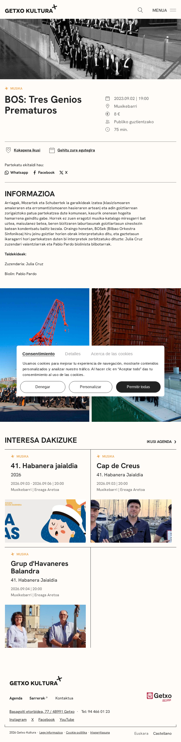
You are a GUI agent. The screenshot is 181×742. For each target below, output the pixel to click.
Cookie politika (76, 732)
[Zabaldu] (140, 10)
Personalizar (90, 387)
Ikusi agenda (159, 441)
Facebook (46, 172)
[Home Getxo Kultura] (31, 8)
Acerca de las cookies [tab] (112, 353)
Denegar (42, 387)
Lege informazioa (51, 732)
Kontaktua (64, 698)
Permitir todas (138, 387)
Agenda (15, 698)
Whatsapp (19, 172)
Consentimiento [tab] (38, 353)
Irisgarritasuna (100, 732)
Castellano (162, 733)
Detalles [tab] (73, 353)
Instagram (18, 719)
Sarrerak (37, 698)
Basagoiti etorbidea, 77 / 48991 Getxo (41, 711)
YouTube (67, 719)
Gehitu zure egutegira (76, 150)
